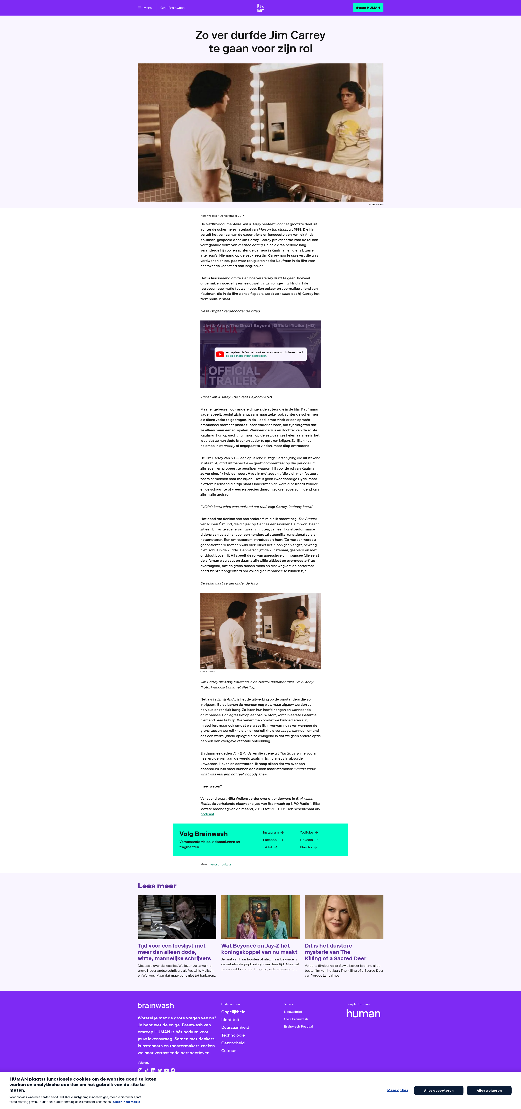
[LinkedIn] (153, 1070)
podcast (207, 814)
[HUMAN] (364, 1013)
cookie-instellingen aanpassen (246, 356)
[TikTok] (146, 1070)
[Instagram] (140, 1070)
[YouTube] (166, 1070)
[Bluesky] (159, 1070)
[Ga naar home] (261, 8)
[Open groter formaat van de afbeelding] (260, 631)
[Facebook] (173, 1070)
